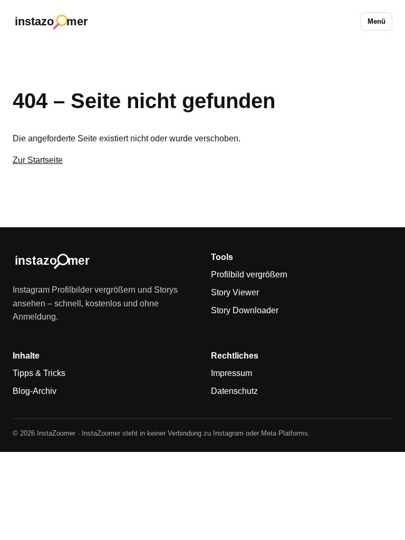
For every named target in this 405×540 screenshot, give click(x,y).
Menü (376, 21)
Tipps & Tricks (39, 373)
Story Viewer (235, 292)
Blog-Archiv (34, 391)
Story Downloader (244, 310)
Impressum (231, 373)
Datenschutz (234, 391)
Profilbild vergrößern (249, 274)
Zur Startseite (38, 160)
